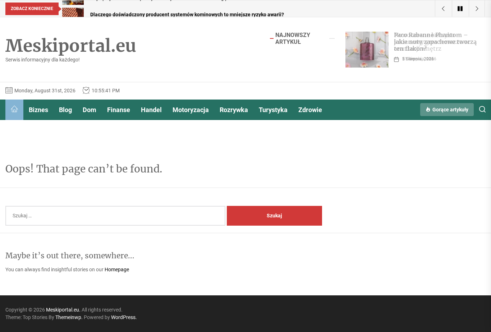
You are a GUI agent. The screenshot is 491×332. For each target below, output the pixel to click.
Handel (151, 110)
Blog (65, 110)
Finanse (118, 110)
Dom (89, 110)
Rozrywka (234, 110)
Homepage (117, 269)
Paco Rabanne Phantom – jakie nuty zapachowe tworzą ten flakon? (435, 41)
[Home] (14, 110)
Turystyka (273, 110)
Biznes (38, 110)
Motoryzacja (191, 110)
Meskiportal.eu (70, 46)
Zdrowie (310, 110)
